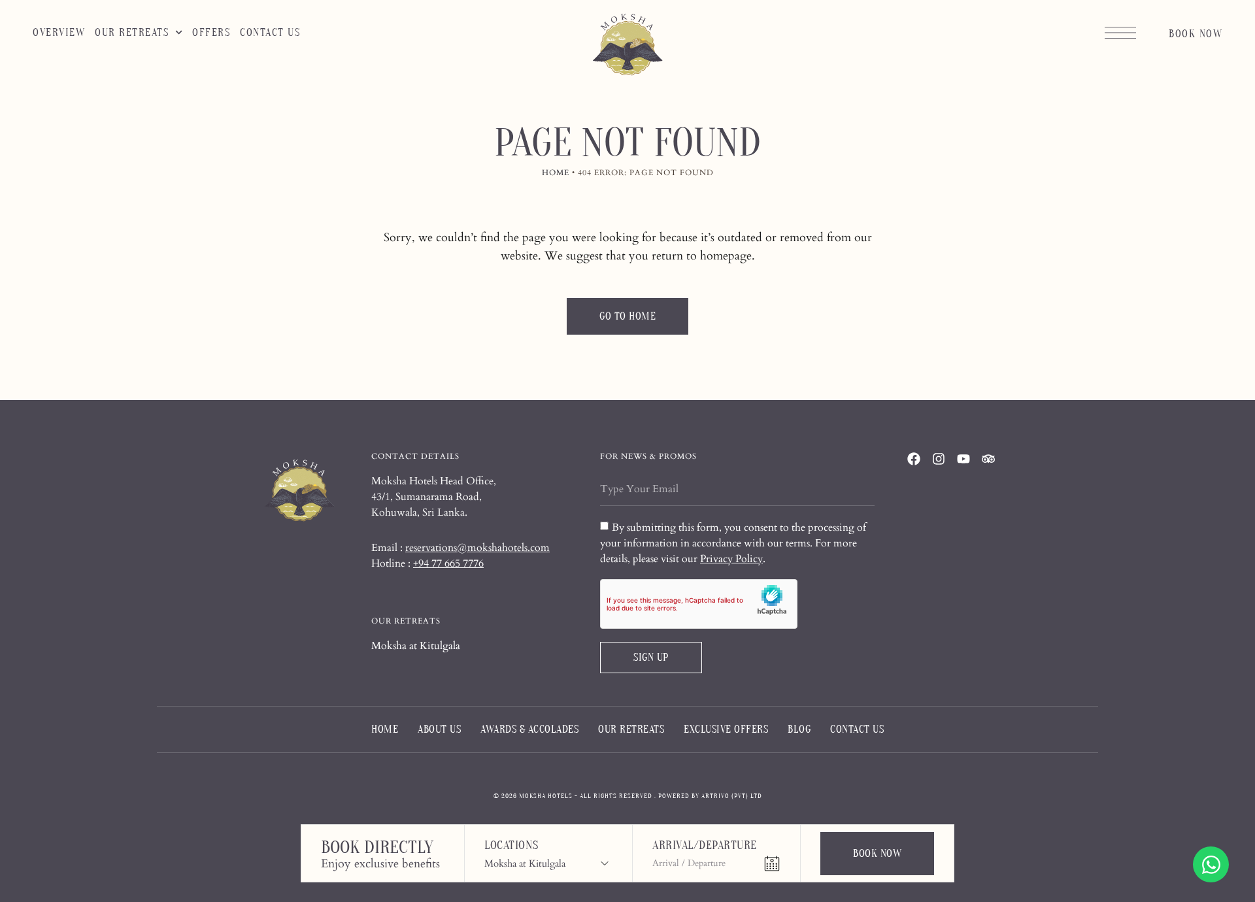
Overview (59, 33)
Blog (799, 729)
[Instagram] (938, 458)
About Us (439, 729)
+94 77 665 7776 (448, 563)
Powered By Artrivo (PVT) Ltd (710, 796)
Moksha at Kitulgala (415, 646)
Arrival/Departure (704, 846)
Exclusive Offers (726, 729)
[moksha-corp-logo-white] (299, 491)
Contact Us (270, 33)
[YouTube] (963, 458)
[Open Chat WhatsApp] (1211, 864)
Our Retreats (132, 33)
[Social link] (913, 458)
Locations (511, 846)
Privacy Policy (731, 559)
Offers (211, 33)
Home (555, 172)
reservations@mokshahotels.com (477, 548)
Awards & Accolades (529, 729)
